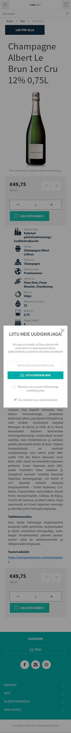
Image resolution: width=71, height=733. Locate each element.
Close (62, 330)
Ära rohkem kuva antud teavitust (38, 400)
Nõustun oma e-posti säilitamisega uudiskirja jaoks (38, 388)
